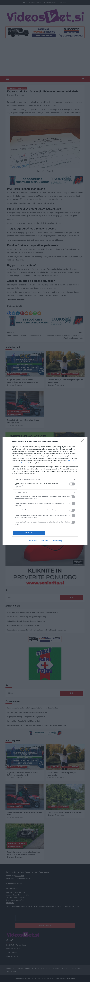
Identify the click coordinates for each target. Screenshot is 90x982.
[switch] (72, 484)
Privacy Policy (57, 541)
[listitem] (45, 479)
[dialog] (45, 491)
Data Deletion (32, 541)
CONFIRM (29, 533)
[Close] (83, 441)
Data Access (45, 541)
